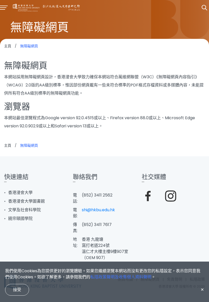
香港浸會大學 (20, 192)
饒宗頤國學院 (20, 218)
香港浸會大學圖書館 (26, 201)
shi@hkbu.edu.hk (98, 210)
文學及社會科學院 (24, 210)
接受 (17, 290)
